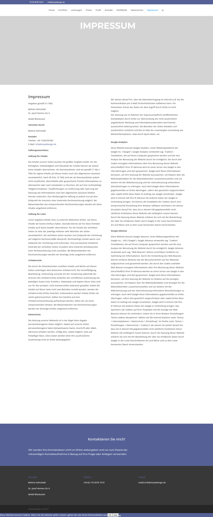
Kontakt (109, 10)
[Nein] (120, 515)
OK (110, 515)
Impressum (152, 10)
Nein (115, 515)
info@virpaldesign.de (46, 144)
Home (52, 10)
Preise (89, 10)
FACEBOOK (121, 10)
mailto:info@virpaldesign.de (152, 482)
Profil (98, 10)
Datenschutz (137, 10)
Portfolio (62, 10)
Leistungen (76, 10)
